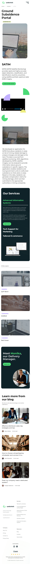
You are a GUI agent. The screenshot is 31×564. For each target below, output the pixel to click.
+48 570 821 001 (6, 517)
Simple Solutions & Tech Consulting (22, 511)
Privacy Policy (6, 538)
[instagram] (14, 547)
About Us (5, 530)
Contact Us (5, 535)
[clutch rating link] (15, 551)
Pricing (4, 533)
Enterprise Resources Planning (21, 515)
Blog (18, 531)
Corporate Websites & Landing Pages (21, 507)
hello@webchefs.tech (7, 515)
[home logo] (7, 2)
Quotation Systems (21, 518)
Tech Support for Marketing (10, 230)
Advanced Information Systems (13, 201)
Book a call (6, 364)
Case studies (19, 537)
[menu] (27, 3)
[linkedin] (17, 547)
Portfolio (9, 6)
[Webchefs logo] (8, 506)
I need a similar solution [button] (9, 83)
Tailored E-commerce (12, 236)
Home (3, 6)
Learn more (7, 224)
